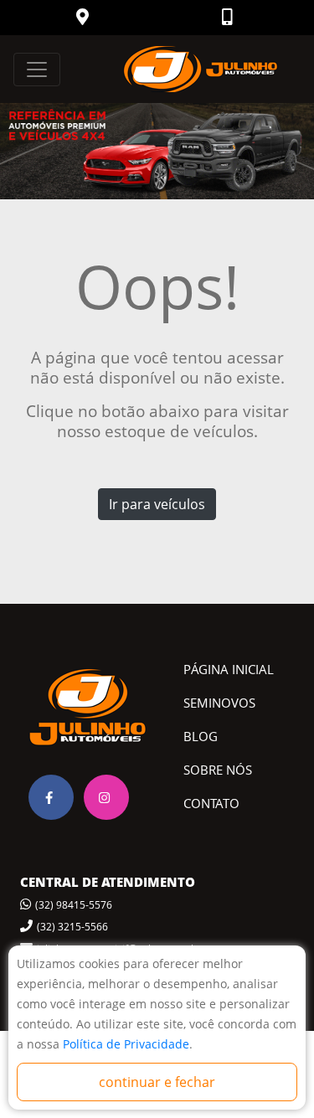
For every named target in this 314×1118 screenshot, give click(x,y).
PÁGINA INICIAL (228, 669)
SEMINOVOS (219, 702)
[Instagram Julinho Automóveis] (106, 797)
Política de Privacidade (126, 1044)
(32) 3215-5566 (72, 927)
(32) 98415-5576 (73, 905)
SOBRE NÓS (217, 769)
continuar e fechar (157, 1082)
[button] (84, 18)
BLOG (200, 736)
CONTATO (211, 803)
